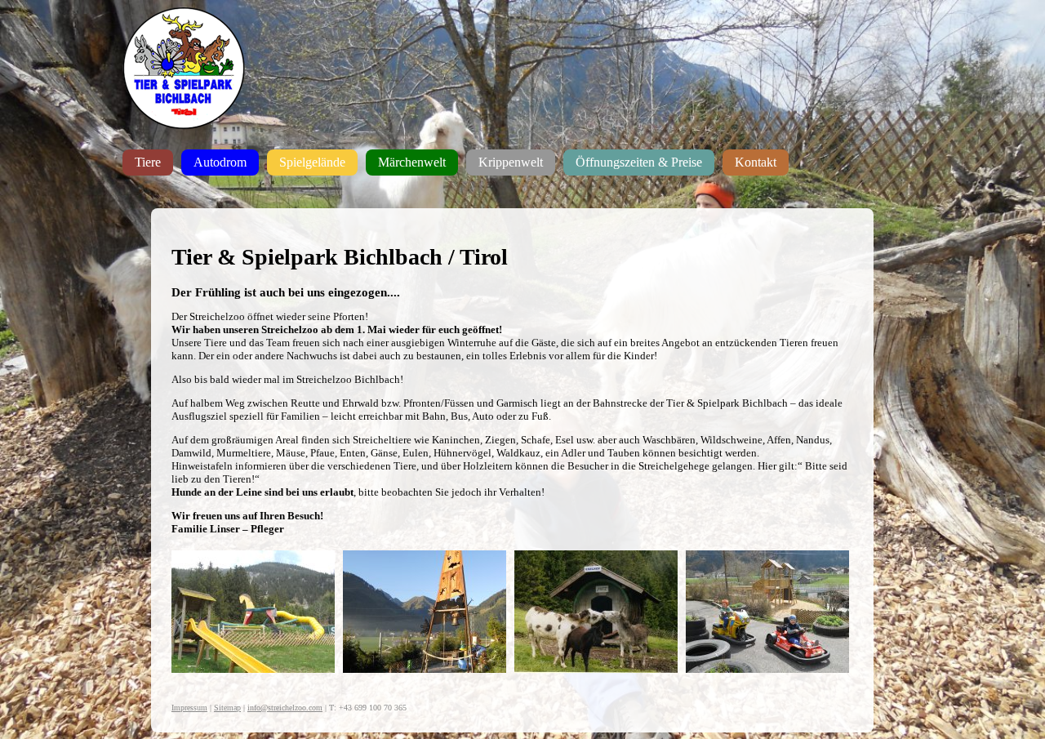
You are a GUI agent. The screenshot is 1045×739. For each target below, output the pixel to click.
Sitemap (227, 707)
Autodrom (220, 162)
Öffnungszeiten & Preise (639, 162)
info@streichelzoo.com (284, 707)
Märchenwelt (412, 162)
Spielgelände (312, 162)
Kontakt (755, 162)
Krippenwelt (510, 162)
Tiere (148, 162)
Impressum (189, 707)
